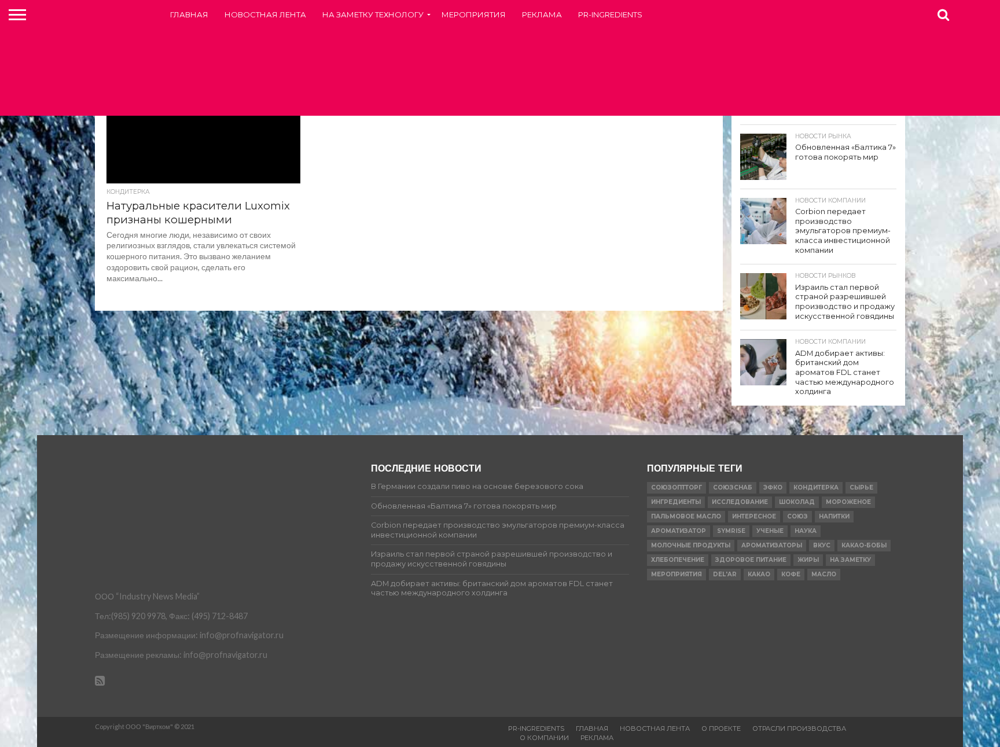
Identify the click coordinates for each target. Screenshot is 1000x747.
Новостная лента (265, 14)
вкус (821, 545)
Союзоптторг (676, 487)
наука (806, 531)
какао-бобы (864, 545)
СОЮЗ (797, 516)
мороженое (848, 502)
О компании (544, 738)
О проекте (721, 728)
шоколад (797, 502)
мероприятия (676, 574)
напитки (834, 516)
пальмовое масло (686, 516)
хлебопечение (677, 560)
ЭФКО (772, 487)
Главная (189, 14)
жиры (808, 560)
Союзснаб (732, 487)
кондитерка (816, 487)
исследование (740, 502)
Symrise (731, 531)
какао (759, 574)
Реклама (542, 14)
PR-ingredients (610, 14)
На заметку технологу (373, 14)
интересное (754, 516)
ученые (770, 531)
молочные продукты (690, 545)
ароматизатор (678, 531)
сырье (861, 487)
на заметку (850, 560)
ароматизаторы (771, 545)
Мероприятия (474, 14)
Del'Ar (725, 574)
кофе (790, 574)
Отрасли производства (799, 728)
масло (823, 574)
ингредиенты (676, 502)
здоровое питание (750, 560)
